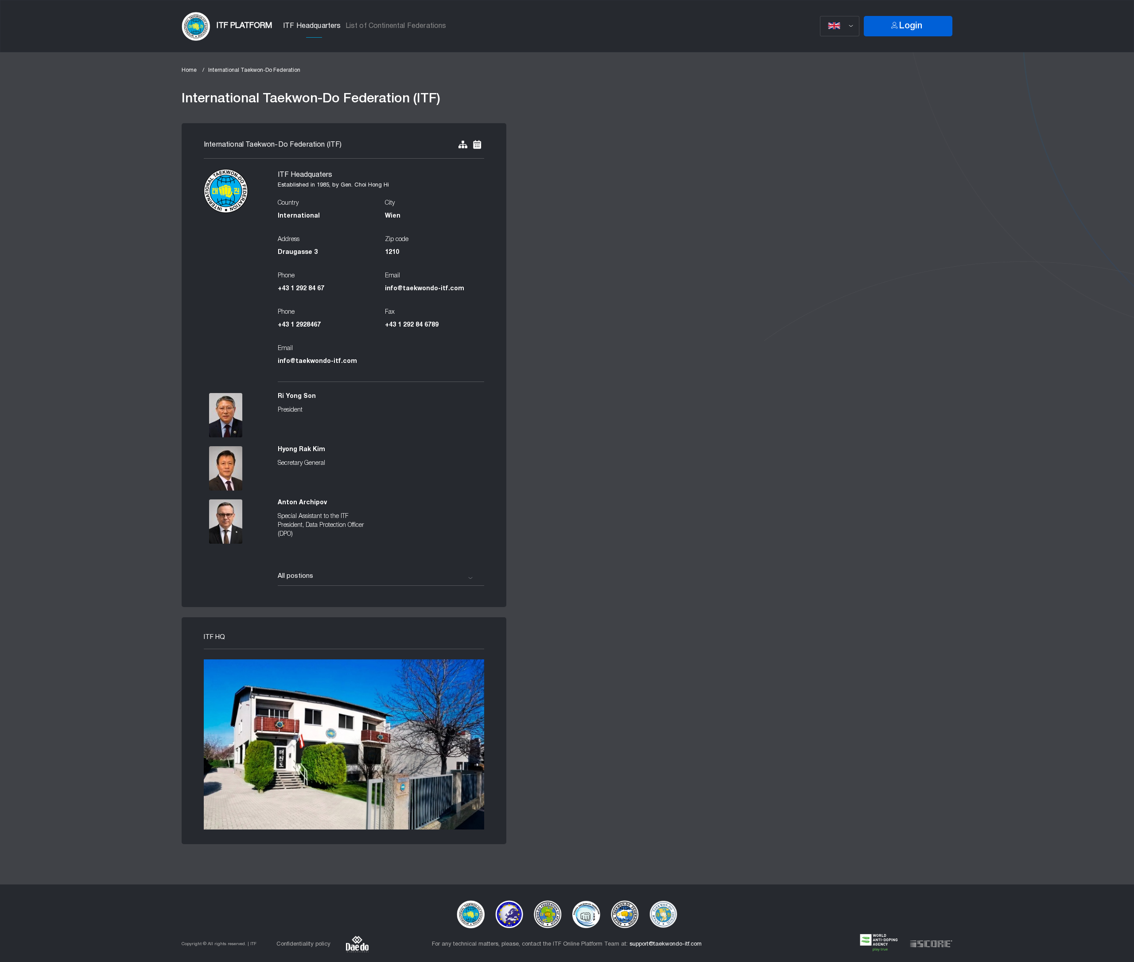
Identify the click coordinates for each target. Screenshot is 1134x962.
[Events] (477, 145)
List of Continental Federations (396, 26)
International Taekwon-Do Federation (254, 70)
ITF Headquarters (312, 26)
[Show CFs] (463, 145)
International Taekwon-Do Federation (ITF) (273, 145)
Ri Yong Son (297, 396)
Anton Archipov (302, 503)
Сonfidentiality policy (303, 944)
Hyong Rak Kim (301, 449)
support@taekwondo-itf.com (665, 944)
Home (189, 70)
